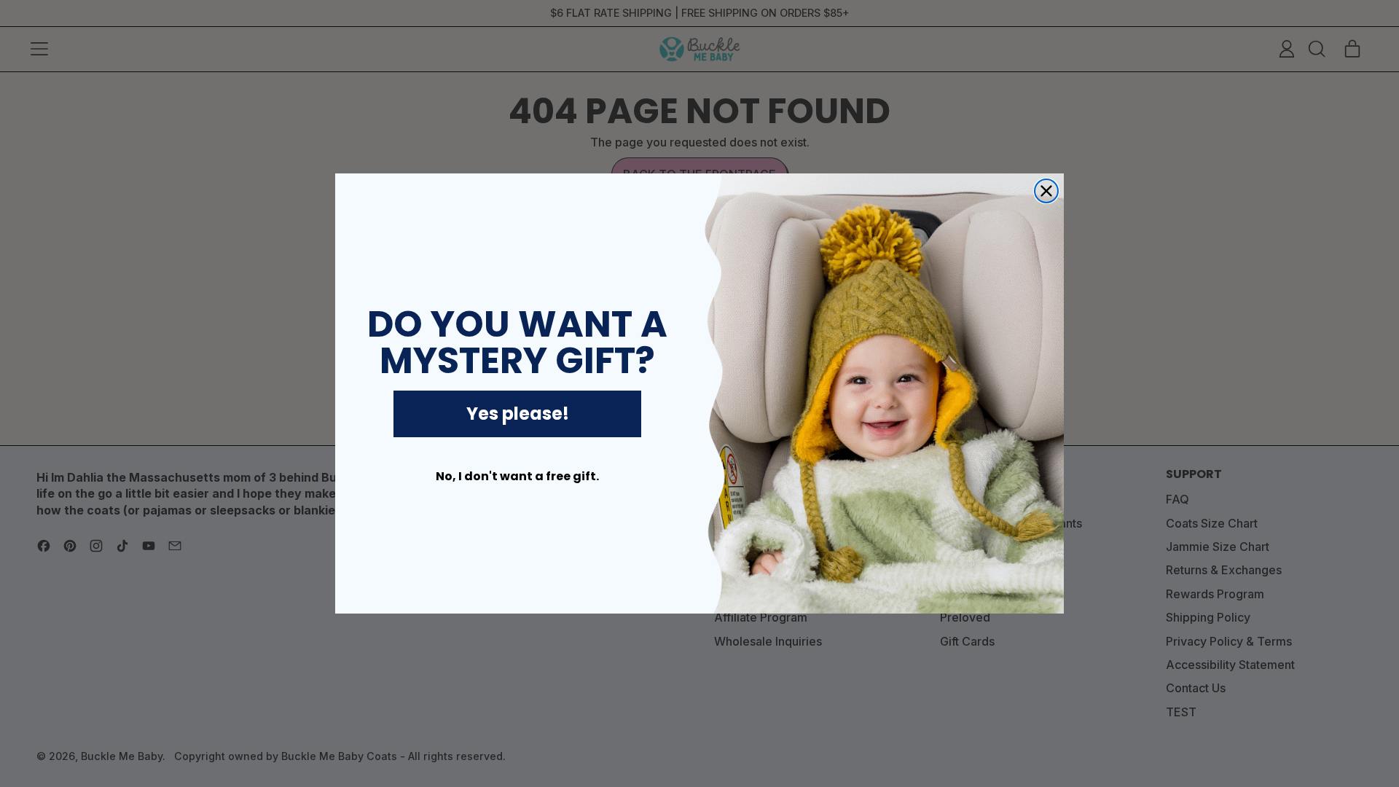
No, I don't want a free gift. (517, 476)
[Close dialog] (1046, 191)
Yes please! (517, 414)
